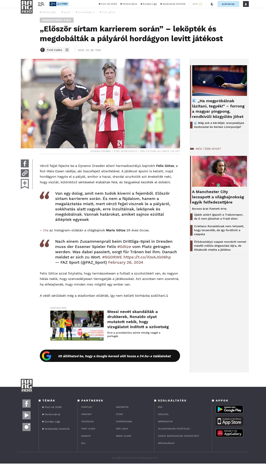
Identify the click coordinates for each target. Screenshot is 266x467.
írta (45, 230)
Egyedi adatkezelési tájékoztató (178, 436)
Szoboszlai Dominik (174, 4)
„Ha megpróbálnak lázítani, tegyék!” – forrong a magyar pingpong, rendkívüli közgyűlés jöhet (218, 109)
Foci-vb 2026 (109, 4)
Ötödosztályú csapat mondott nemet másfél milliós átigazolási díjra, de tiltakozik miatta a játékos (220, 245)
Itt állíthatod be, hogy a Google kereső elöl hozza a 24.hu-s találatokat (114, 356)
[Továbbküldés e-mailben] (25, 173)
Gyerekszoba (124, 421)
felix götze (108, 12)
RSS (160, 407)
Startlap (86, 407)
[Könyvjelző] (25, 184)
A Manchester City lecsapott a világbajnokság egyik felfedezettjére (218, 196)
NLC (83, 443)
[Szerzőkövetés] (67, 50)
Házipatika (122, 407)
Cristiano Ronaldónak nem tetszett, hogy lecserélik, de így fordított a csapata (219, 230)
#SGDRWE (112, 257)
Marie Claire (123, 436)
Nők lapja (122, 428)
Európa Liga (150, 4)
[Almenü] (41, 4)
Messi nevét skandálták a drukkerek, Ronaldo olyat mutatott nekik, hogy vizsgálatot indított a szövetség (138, 319)
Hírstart (86, 414)
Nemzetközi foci (56, 20)
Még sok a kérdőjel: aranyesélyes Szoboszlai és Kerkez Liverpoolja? (219, 125)
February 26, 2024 (125, 262)
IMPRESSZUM (165, 421)
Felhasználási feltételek (174, 428)
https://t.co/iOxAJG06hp (147, 257)
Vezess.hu (87, 421)
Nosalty (86, 436)
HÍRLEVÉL (163, 414)
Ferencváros (130, 4)
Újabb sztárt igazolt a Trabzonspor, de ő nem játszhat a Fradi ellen (218, 216)
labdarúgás (49, 12)
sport (67, 12)
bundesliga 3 (86, 12)
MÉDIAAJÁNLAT (166, 443)
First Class (88, 428)
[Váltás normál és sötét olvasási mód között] (212, 4)
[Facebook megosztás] (25, 163)
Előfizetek (228, 4)
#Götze (124, 246)
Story (119, 414)
